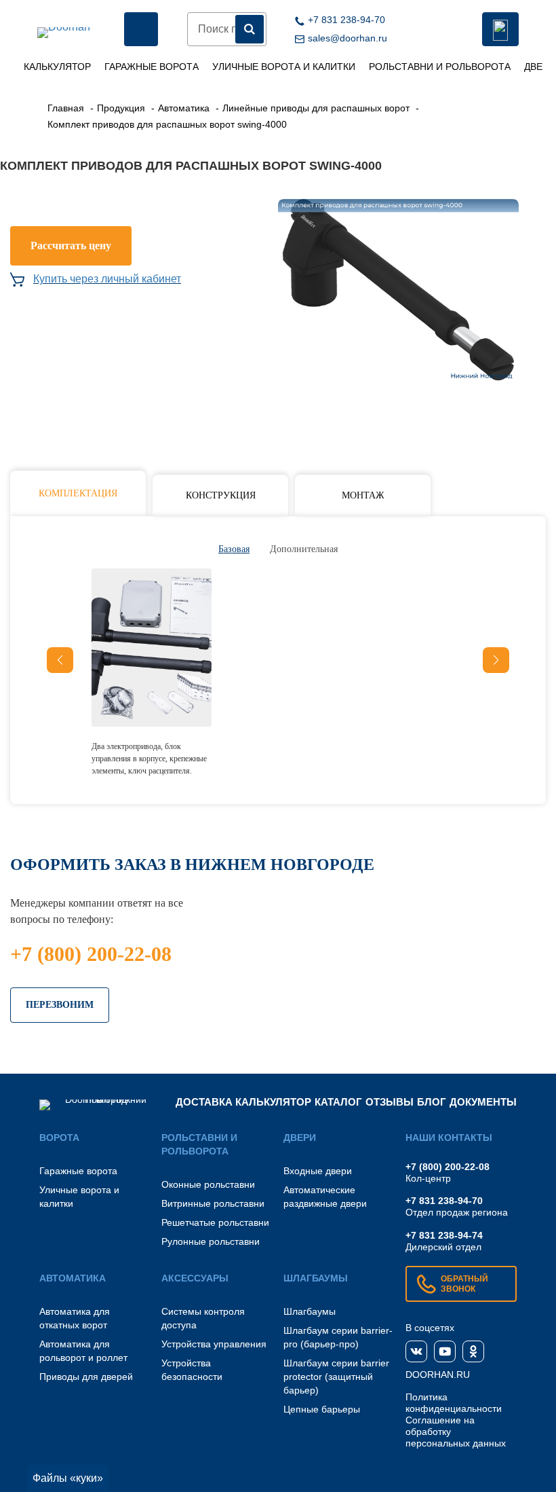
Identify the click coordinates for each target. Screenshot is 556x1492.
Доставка (204, 1102)
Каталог (338, 1102)
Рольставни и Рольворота (440, 66)
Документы (483, 1102)
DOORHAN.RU (437, 1374)
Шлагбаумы (309, 1311)
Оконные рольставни (208, 1184)
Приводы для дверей (86, 1376)
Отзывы (389, 1102)
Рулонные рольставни (210, 1241)
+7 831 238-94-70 (444, 1200)
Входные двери (317, 1170)
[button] (496, 660)
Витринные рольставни (212, 1203)
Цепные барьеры (321, 1409)
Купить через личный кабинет (107, 279)
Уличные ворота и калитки (283, 66)
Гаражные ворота (151, 66)
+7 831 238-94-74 (444, 1235)
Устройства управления (213, 1344)
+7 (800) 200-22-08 (91, 954)
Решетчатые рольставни (215, 1222)
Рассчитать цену (71, 245)
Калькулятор (57, 66)
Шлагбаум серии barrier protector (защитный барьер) (336, 1377)
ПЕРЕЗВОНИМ (60, 1005)
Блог (431, 1102)
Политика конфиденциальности (453, 1402)
